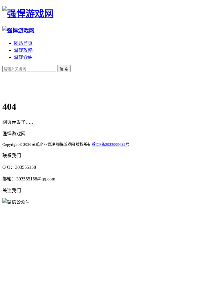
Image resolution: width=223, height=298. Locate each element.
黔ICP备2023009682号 (110, 144)
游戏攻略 (23, 50)
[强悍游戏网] (27, 13)
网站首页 (23, 43)
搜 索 (64, 69)
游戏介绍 (23, 57)
